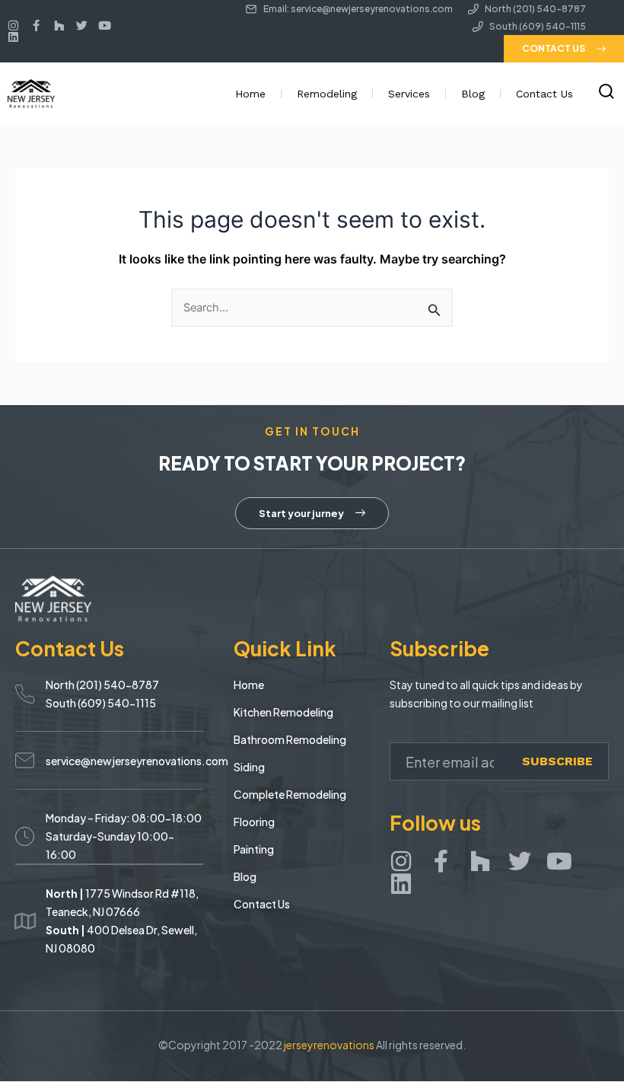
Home (250, 94)
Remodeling (327, 94)
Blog (473, 94)
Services (409, 94)
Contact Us (544, 94)
